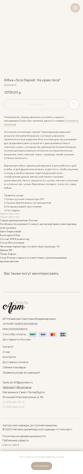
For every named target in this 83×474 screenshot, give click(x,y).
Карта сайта (10, 444)
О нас (6, 351)
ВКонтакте (24, 387)
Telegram (9, 387)
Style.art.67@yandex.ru (18, 382)
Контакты (9, 356)
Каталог (8, 346)
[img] (15, 307)
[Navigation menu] (75, 7)
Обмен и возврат (14, 367)
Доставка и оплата (15, 362)
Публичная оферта (15, 440)
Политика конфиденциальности (24, 436)
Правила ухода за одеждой (21, 372)
